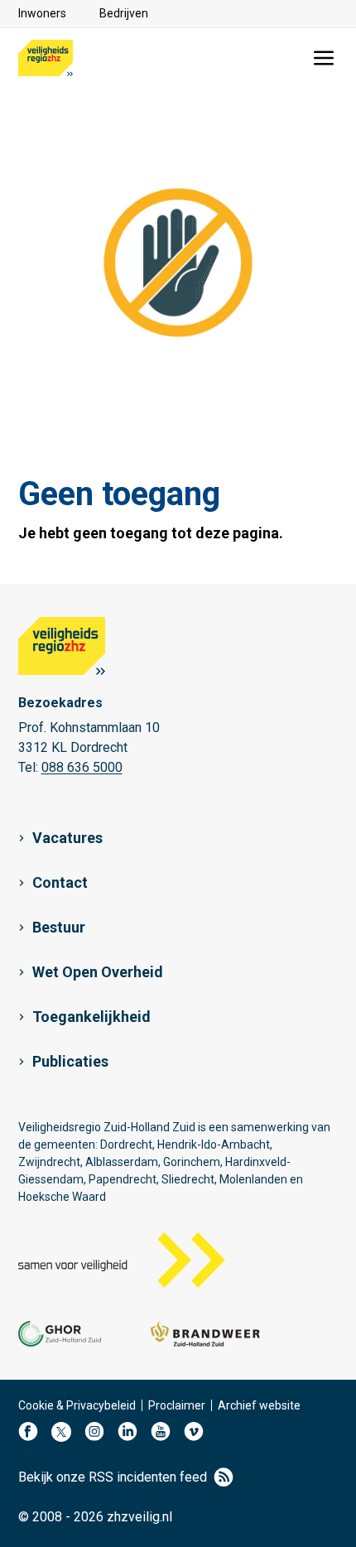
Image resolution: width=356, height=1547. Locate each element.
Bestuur (58, 927)
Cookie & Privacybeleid (77, 1405)
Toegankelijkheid (91, 1016)
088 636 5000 (82, 767)
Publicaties (70, 1061)
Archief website (259, 1405)
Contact (60, 882)
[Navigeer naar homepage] (45, 58)
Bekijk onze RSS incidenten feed (112, 1477)
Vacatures (67, 837)
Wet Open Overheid (97, 972)
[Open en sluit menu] (324, 58)
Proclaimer (176, 1405)
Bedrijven (123, 13)
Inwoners (42, 13)
